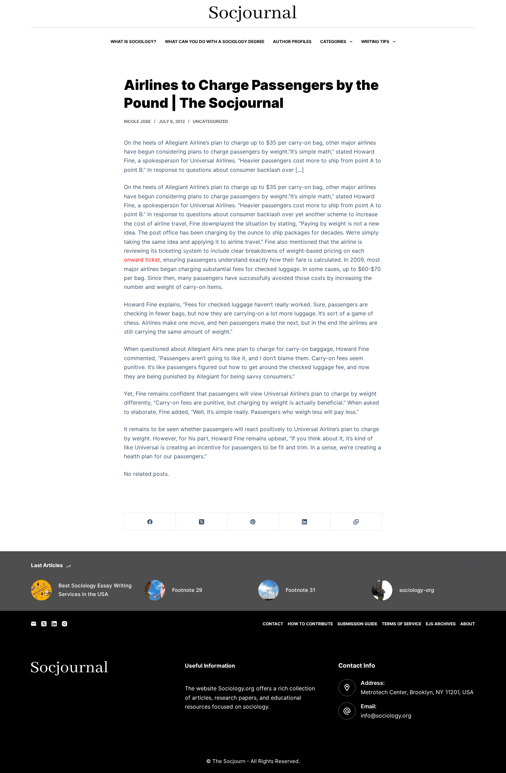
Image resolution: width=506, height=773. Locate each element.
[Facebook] (150, 522)
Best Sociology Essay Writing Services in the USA (95, 589)
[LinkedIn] (304, 522)
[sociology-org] (382, 590)
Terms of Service (401, 623)
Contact (273, 623)
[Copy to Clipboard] (356, 522)
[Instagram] (64, 623)
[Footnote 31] (268, 590)
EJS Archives (441, 623)
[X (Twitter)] (202, 522)
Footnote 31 (300, 590)
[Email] (33, 623)
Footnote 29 (187, 590)
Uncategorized (210, 121)
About (467, 623)
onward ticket (142, 259)
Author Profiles (292, 41)
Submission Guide (357, 623)
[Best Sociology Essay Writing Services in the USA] (41, 590)
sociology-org (416, 590)
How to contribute (310, 623)
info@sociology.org (386, 715)
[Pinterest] (253, 522)
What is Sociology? (133, 41)
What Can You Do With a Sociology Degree (214, 41)
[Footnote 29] (155, 590)
